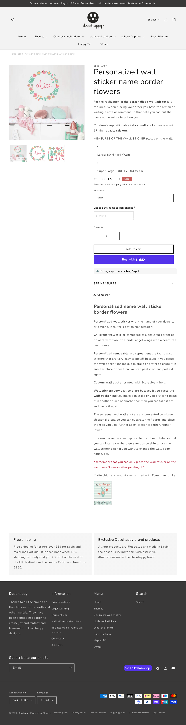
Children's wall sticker (107, 615)
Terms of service (98, 712)
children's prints (104, 627)
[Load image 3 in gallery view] (56, 153)
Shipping (116, 184)
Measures (99, 190)
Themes (98, 608)
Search (140, 602)
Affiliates (57, 645)
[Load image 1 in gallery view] (18, 153)
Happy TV (100, 640)
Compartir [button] (103, 295)
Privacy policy (79, 712)
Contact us (58, 638)
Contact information (139, 712)
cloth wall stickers (29, 54)
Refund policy (61, 712)
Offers (98, 647)
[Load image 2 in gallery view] (37, 153)
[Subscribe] (70, 668)
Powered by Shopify (40, 713)
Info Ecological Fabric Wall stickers (67, 630)
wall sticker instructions (66, 621)
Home (13, 54)
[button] (13, 20)
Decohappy (24, 713)
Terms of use (59, 615)
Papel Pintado (102, 634)
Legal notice (159, 712)
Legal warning (60, 608)
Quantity (99, 227)
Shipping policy (118, 712)
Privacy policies (60, 602)
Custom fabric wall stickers (58, 54)
